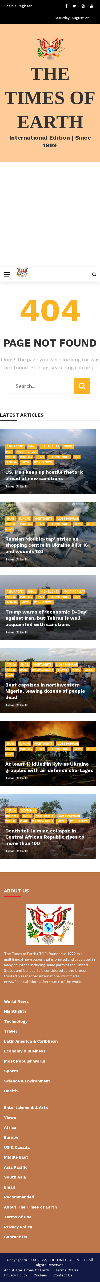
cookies (40, 1275)
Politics (26, 457)
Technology (15, 1021)
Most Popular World (24, 1061)
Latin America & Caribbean (31, 1041)
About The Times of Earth (30, 1207)
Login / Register (18, 6)
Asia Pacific (15, 446)
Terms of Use (17, 1217)
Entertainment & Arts (26, 1107)
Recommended (59, 457)
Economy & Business (25, 1051)
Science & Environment (27, 1081)
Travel (62, 670)
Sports (11, 1071)
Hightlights (50, 446)
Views (25, 462)
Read (40, 457)
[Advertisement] (50, 215)
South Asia (15, 1177)
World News (43, 462)
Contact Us (15, 1236)
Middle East (16, 1157)
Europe (24, 518)
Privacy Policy (18, 1227)
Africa (11, 664)
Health (11, 1091)
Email (32, 446)
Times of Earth (16, 486)
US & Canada (17, 1147)
